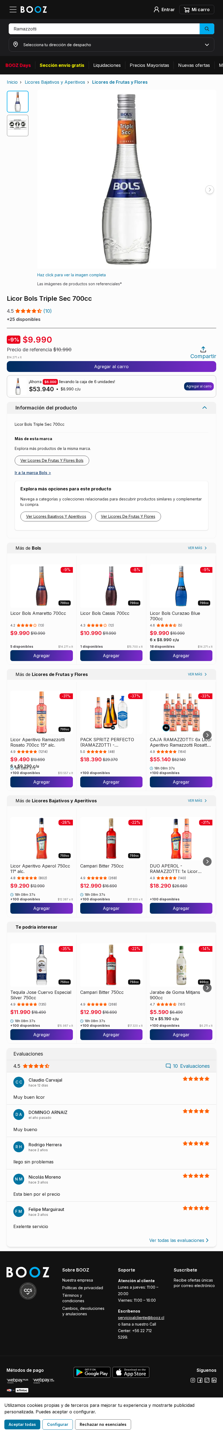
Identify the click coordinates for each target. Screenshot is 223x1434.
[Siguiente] (207, 735)
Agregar (41, 655)
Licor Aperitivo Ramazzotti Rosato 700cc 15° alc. (37, 742)
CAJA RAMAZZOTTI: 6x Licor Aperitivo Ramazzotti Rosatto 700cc (181, 742)
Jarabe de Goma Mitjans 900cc (175, 995)
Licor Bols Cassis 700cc (104, 613)
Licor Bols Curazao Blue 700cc (175, 615)
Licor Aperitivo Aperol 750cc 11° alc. (40, 868)
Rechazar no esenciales (103, 1424)
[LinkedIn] (214, 1380)
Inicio (12, 82)
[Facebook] (199, 1380)
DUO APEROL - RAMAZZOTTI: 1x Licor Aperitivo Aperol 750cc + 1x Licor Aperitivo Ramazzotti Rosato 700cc (179, 868)
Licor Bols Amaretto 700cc (38, 613)
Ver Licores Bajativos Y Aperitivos (56, 516)
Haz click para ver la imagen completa (71, 275)
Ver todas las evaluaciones (176, 1240)
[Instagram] (192, 1380)
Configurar (57, 1424)
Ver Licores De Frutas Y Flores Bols (51, 460)
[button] (111, 28)
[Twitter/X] (207, 1380)
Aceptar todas (22, 1424)
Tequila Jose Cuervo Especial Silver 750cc (40, 995)
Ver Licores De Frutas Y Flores (128, 516)
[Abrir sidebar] (15, 9)
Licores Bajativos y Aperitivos (55, 82)
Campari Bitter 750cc (102, 866)
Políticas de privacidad (82, 1287)
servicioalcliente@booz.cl (141, 1317)
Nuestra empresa (77, 1280)
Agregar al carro (111, 366)
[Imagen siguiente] (209, 189)
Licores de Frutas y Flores (120, 82)
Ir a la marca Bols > (33, 472)
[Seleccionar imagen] (18, 101)
